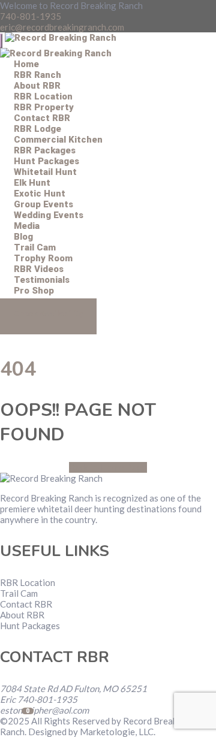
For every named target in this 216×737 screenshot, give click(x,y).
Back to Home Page (108, 467)
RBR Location (27, 582)
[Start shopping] (14, 336)
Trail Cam (19, 593)
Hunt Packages (30, 625)
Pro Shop (34, 290)
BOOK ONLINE (48, 316)
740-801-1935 (30, 16)
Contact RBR (26, 604)
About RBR (22, 614)
